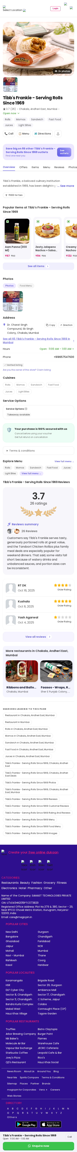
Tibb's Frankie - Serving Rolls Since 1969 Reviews (31, 799)
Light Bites (23, 391)
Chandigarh (45, 936)
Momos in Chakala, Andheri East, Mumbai (28, 735)
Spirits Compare (29, 1077)
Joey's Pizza (13, 1057)
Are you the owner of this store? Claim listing (27, 369)
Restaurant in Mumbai (17, 722)
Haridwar (43, 965)
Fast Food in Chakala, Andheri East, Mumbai (29, 749)
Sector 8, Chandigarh (19, 994)
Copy (52, 325)
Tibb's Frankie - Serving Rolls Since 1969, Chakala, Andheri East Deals (36, 774)
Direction (68, 325)
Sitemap (12, 1083)
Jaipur (9, 946)
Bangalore (12, 936)
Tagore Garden (47, 1013)
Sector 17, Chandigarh (51, 994)
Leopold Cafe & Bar (50, 1053)
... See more (65, 186)
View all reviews (35, 637)
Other (48, 888)
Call (70, 1136)
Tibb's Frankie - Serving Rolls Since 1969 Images (31, 833)
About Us (29, 1071)
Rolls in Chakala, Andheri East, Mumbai (26, 728)
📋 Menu (23, 133)
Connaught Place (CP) (52, 1009)
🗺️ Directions (42, 133)
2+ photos (64, 71)
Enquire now (40, 1146)
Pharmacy (35, 888)
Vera (42, 1089)
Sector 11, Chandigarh (19, 999)
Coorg (41, 960)
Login (55, 8)
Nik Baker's (12, 1038)
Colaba (42, 1004)
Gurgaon (43, 932)
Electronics (9, 888)
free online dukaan (43, 852)
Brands (46, 1083)
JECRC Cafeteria (48, 1048)
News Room (14, 1071)
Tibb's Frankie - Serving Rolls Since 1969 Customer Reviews (37, 805)
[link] (17, 238)
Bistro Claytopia (47, 1029)
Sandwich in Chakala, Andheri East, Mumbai (29, 742)
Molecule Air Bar (15, 1043)
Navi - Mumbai (15, 955)
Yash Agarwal (28, 617)
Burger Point (45, 1034)
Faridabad (44, 941)
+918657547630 (64, 357)
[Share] (58, 133)
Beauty (25, 883)
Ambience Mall (47, 990)
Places (24, 1083)
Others (12, 1117)
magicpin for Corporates (21, 1089)
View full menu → (64, 461)
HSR (8, 985)
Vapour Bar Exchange (19, 1048)
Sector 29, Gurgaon (50, 985)
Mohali (10, 951)
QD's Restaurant (16, 1062)
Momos (20, 384)
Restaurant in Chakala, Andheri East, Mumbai (30, 715)
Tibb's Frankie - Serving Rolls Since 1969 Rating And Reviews (37, 812)
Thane (42, 955)
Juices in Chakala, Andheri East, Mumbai (27, 756)
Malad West (13, 1009)
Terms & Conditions (53, 1077)
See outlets (64, 152)
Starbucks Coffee (17, 1053)
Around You (44, 1071)
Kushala (24, 601)
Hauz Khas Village (16, 1013)
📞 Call (8, 133)
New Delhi (12, 932)
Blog (56, 1071)
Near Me (12, 1077)
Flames (42, 1038)
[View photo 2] (10, 84)
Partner (35, 1083)
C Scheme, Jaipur (49, 999)
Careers (55, 1089)
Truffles (10, 1029)
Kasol (9, 965)
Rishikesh (11, 960)
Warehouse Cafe (48, 1043)
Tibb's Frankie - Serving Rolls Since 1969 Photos (30, 782)
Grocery (49, 883)
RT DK (22, 585)
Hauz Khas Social (48, 1062)
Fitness (62, 883)
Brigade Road (46, 980)
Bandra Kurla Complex (19, 1004)
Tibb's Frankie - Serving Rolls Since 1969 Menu (30, 819)
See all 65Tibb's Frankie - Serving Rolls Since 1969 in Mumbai (38, 340)
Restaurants (10, 883)
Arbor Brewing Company (21, 1034)
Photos (9, 285)
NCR (40, 946)
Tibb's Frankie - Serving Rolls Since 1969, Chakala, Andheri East (36, 765)
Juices (8, 391)
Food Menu (26, 285)
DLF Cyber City (15, 990)
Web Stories (14, 1096)
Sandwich (36, 384)
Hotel (22, 888)
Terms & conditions (22, 450)
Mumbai (43, 951)
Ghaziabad (12, 941)
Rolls (7, 384)
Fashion (36, 883)
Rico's (41, 1057)
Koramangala (14, 980)
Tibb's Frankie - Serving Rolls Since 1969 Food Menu (33, 826)
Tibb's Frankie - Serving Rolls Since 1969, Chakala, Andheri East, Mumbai (36, 791)
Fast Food (53, 384)
